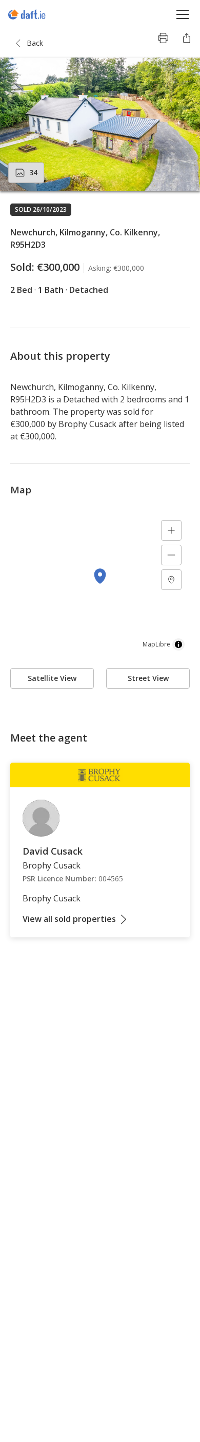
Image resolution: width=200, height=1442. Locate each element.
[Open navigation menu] (183, 14)
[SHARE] (187, 38)
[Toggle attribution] (178, 644)
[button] (100, 124)
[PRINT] (163, 38)
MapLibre (156, 644)
